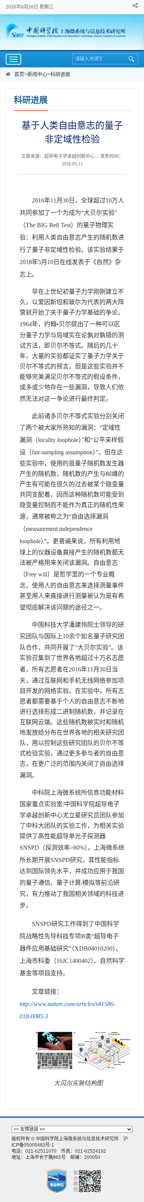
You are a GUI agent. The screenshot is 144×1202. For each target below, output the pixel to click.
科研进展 (60, 74)
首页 (19, 74)
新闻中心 (37, 74)
